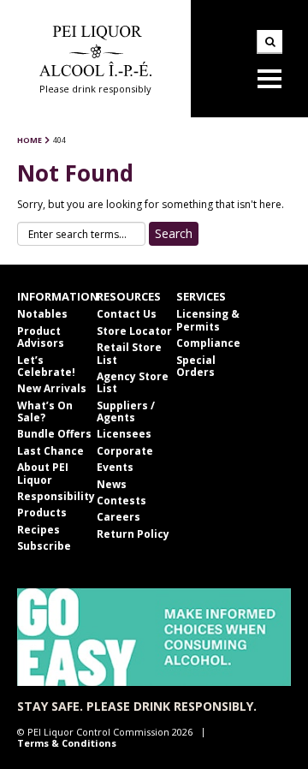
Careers (118, 517)
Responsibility (56, 496)
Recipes (38, 529)
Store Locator (134, 331)
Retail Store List (129, 353)
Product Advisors (40, 337)
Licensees (124, 433)
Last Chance (50, 451)
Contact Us (127, 314)
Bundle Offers (54, 433)
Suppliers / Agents (126, 411)
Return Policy (133, 534)
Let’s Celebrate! (46, 366)
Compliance (208, 343)
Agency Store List (133, 382)
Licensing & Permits (208, 320)
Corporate (125, 451)
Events (115, 467)
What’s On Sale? (45, 411)
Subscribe (44, 546)
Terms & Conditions (66, 742)
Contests (121, 500)
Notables (42, 314)
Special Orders (196, 366)
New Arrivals (51, 388)
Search (269, 42)
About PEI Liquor (42, 473)
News (112, 484)
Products (42, 512)
